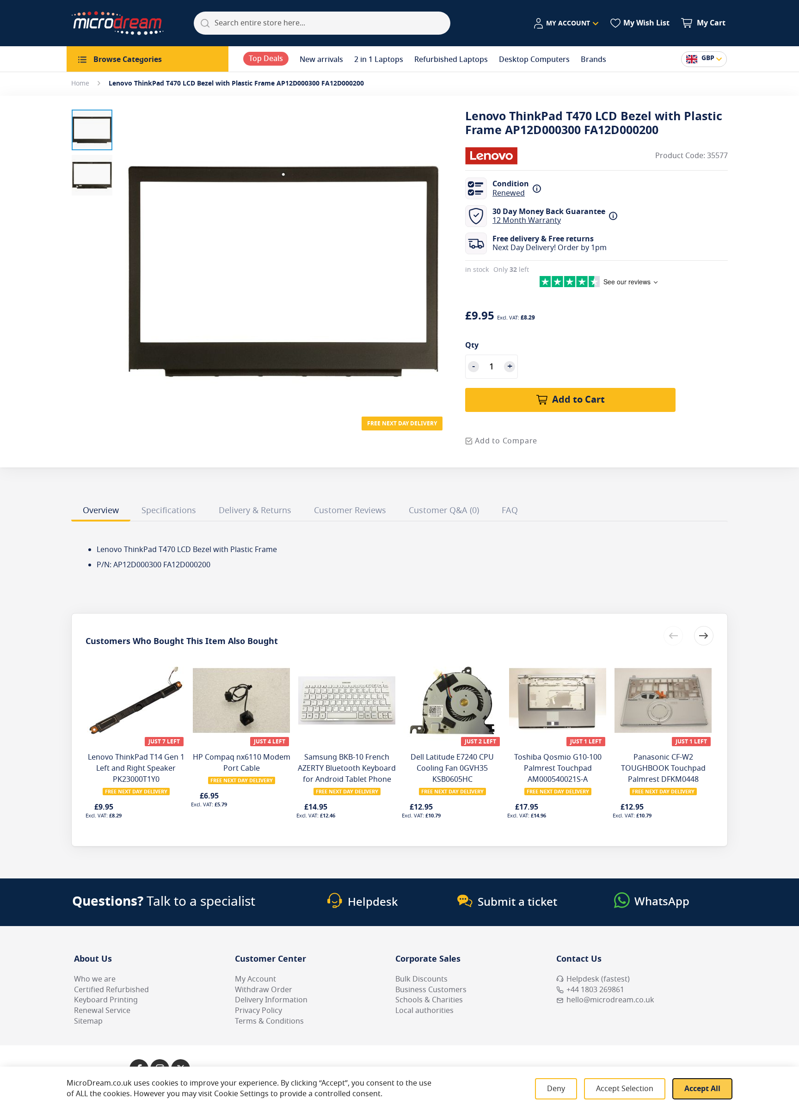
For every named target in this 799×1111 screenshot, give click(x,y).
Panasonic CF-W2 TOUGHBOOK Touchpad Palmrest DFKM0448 (663, 768)
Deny (556, 1088)
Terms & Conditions (269, 1021)
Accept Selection (624, 1088)
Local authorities (424, 1010)
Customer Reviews (350, 510)
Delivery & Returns (255, 510)
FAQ (510, 510)
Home (80, 83)
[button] (565, 23)
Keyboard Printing (106, 1000)
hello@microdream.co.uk (610, 1000)
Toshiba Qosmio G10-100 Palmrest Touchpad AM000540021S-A (558, 768)
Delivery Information (271, 1000)
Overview (101, 510)
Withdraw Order (263, 989)
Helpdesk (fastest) (598, 979)
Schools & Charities (429, 1000)
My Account (255, 979)
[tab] (100, 512)
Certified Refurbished (111, 989)
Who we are (95, 979)
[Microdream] (117, 23)
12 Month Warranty (526, 220)
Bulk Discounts (421, 979)
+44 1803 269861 (595, 989)
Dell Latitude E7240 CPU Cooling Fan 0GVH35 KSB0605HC (452, 768)
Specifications (168, 510)
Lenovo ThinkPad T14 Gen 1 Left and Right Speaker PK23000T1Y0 (136, 768)
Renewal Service (102, 1010)
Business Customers (431, 989)
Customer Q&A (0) (444, 510)
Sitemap (88, 1021)
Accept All (702, 1088)
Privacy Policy (258, 1010)
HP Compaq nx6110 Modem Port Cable (241, 763)
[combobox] (322, 23)
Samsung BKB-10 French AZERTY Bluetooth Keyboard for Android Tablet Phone (347, 768)
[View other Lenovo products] (493, 156)
